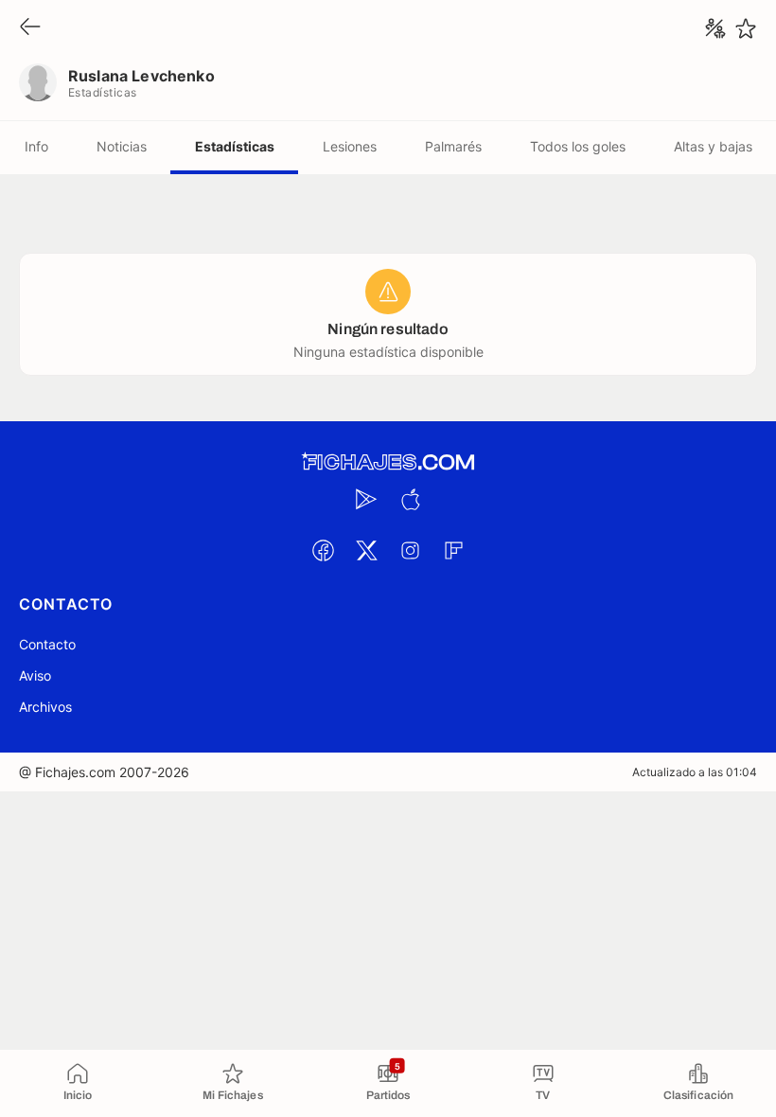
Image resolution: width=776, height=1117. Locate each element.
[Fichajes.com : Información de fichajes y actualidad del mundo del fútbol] (388, 462)
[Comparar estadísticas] (715, 28)
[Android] (366, 499)
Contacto (47, 644)
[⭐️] (745, 28)
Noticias (122, 146)
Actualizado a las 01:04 (694, 772)
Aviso (35, 675)
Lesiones (350, 146)
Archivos (45, 707)
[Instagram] (410, 550)
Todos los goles (578, 146)
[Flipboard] (453, 550)
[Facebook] (323, 550)
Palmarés (453, 146)
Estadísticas (234, 146)
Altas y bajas (713, 146)
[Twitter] (366, 550)
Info (36, 146)
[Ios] (410, 499)
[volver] (30, 28)
